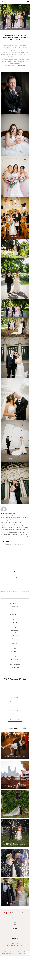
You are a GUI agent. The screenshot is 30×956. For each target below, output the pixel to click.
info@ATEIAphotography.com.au (15, 940)
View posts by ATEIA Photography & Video (9, 515)
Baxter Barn (14, 643)
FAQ (15, 932)
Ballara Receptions (15, 640)
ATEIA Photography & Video (20, 65)
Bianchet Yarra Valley (14, 654)
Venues (15, 930)
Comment (15, 550)
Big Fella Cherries (15, 656)
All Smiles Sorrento (14, 617)
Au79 (14, 632)
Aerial (14, 609)
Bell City (15, 646)
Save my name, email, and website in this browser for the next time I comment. (15, 584)
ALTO (14, 619)
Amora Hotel (14, 622)
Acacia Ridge (15, 606)
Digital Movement (19, 953)
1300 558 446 (15, 943)
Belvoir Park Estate (14, 648)
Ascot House (14, 627)
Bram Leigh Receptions (14, 664)
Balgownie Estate (14, 638)
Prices (15, 924)
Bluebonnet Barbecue (14, 661)
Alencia (14, 611)
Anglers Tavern (14, 624)
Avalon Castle (15, 635)
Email (15, 571)
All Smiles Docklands (14, 614)
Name (15, 565)
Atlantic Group (14, 630)
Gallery (15, 922)
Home (15, 920)
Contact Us (15, 934)
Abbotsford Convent (14, 603)
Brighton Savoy (14, 669)
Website (15, 577)
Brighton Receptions (14, 667)
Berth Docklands (14, 651)
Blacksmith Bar (14, 659)
